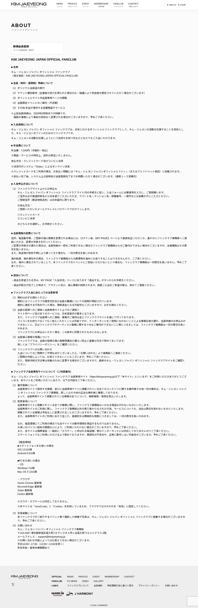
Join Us (172, 5)
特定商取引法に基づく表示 (120, 585)
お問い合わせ (171, 585)
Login (183, 5)
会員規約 (98, 585)
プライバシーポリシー (149, 585)
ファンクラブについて (78, 585)
